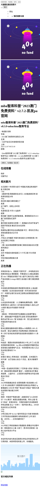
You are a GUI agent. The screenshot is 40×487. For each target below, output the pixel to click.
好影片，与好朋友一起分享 (10, 163)
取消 (5, 7)
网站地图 (4, 485)
